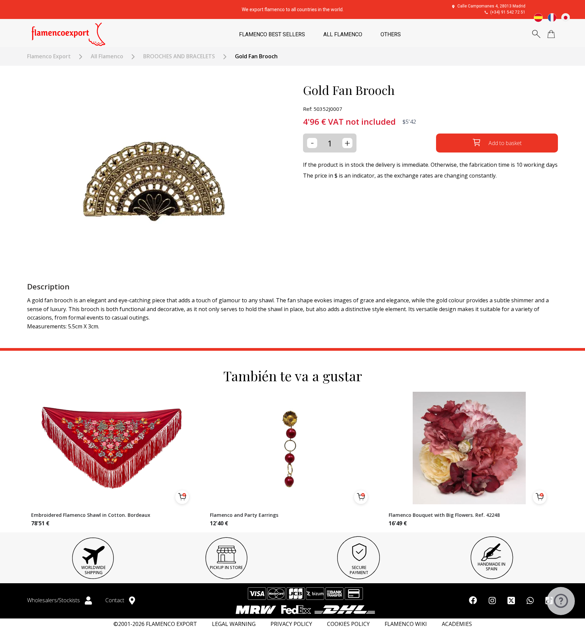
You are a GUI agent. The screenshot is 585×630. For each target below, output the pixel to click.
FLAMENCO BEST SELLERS (272, 34)
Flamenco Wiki (406, 624)
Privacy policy (291, 624)
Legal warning (234, 624)
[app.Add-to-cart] (182, 497)
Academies (457, 624)
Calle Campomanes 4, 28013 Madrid (491, 6)
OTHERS (391, 34)
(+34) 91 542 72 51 (507, 12)
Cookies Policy (348, 624)
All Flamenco (107, 56)
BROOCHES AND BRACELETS (179, 56)
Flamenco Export (49, 56)
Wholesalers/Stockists (54, 600)
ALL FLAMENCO (342, 34)
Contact (115, 600)
